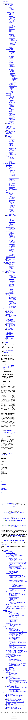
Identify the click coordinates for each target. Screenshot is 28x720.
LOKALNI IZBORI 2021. (12, 669)
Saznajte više (14, 718)
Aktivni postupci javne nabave (10, 320)
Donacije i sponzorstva (12, 233)
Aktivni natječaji (11, 265)
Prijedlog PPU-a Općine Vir (12, 224)
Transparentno (13, 189)
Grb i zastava (11, 161)
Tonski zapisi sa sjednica (11, 33)
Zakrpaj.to (14, 77)
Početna (5, 1)
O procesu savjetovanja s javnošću (12, 297)
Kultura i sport (11, 152)
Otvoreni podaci (11, 291)
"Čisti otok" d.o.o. (13, 595)
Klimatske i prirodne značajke (12, 143)
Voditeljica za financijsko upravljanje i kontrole (12, 186)
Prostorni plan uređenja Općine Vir (12, 220)
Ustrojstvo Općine (7, 3)
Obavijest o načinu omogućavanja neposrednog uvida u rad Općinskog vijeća (13, 41)
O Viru (5, 135)
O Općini (8, 156)
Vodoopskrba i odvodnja (12, 238)
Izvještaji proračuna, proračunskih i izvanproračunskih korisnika (18, 632)
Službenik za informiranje (15, 681)
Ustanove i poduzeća (9, 94)
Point (8, 546)
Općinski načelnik (10, 4)
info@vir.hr (22, 535)
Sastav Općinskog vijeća (12, 17)
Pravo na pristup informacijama (10, 273)
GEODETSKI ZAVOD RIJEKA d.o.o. (7, 454)
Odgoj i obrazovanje (12, 150)
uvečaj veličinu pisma (8, 367)
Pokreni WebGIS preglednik (8, 432)
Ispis (4, 369)
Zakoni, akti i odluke (9, 191)
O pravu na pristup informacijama (17, 680)
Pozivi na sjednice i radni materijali (11, 23)
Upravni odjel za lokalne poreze (11, 90)
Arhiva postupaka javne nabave (10, 322)
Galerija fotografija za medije (11, 316)
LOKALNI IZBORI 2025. (12, 668)
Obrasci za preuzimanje (12, 229)
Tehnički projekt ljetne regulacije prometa (11, 253)
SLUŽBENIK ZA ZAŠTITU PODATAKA (10, 133)
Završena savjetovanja (12, 303)
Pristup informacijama (9, 271)
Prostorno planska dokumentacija (11, 216)
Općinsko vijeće (10, 12)
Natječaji (8, 263)
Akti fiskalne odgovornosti (12, 181)
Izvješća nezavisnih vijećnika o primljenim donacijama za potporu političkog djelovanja (12, 245)
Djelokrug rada (13, 554)
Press (4, 308)
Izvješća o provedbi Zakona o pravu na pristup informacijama (12, 286)
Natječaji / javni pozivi (9, 262)
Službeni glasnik (10, 227)
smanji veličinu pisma (8, 365)
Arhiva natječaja (11, 268)
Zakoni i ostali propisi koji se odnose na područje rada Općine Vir (12, 197)
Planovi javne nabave (9, 330)
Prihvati (14, 716)
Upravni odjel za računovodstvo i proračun (13, 85)
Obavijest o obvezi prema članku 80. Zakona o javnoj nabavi (10, 334)
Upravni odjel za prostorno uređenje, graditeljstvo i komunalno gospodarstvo (12, 71)
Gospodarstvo (12, 154)
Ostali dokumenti (10, 231)
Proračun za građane (12, 171)
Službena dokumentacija (9, 163)
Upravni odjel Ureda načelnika (12, 56)
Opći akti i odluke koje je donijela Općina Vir (12, 204)
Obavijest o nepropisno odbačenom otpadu (15, 80)
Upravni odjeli (9, 49)
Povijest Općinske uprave (11, 158)
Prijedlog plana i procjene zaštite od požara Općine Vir (12, 211)
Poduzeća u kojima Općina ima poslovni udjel (12, 119)
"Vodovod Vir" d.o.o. (11, 106)
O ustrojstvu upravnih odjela (12, 52)
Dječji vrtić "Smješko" (12, 97)
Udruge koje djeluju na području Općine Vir (10, 128)
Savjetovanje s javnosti (10, 294)
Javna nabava (7, 317)
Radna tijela (12, 20)
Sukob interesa (11, 47)
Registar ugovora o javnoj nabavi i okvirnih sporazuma (15, 702)
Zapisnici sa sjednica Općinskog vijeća (12, 28)
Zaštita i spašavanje (12, 235)
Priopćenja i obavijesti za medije (9, 313)
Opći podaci (9, 136)
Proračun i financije (9, 165)
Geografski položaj (12, 139)
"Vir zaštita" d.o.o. (13, 601)
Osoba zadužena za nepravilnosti (10, 124)
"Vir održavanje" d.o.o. (12, 109)
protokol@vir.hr (14, 535)
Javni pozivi (9, 270)
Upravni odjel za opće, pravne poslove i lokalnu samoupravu (12, 62)
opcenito (5, 352)
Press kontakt (9, 310)
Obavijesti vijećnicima (12, 36)
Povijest (11, 145)
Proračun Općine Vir (12, 168)
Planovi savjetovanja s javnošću (12, 306)
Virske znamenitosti (12, 147)
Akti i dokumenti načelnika (12, 9)
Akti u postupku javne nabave (10, 339)
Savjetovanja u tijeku (12, 300)
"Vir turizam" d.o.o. (14, 599)
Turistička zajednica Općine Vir (12, 100)
